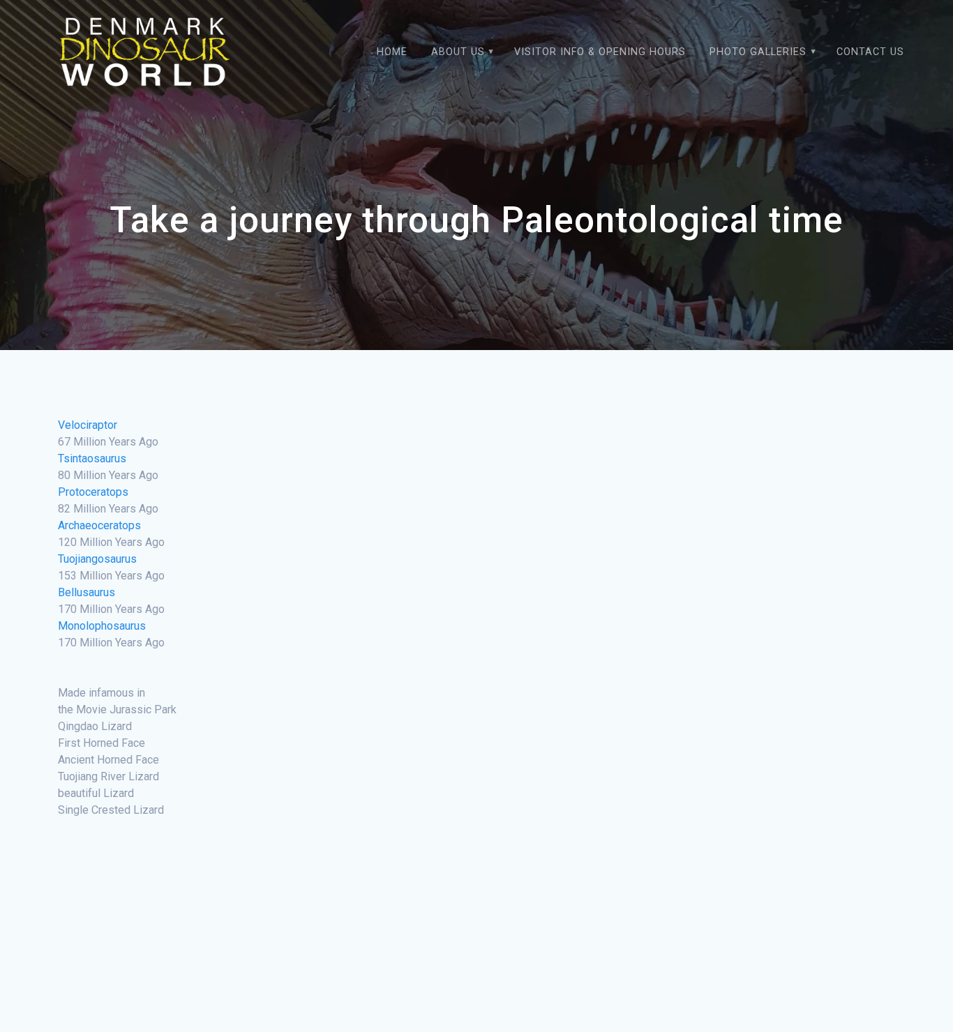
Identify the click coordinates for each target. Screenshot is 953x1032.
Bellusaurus (86, 592)
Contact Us (870, 52)
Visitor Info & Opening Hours (600, 52)
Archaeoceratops (99, 525)
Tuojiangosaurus (97, 559)
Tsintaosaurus (92, 458)
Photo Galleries (758, 52)
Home (392, 52)
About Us (458, 52)
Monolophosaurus (102, 625)
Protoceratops (93, 492)
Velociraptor (87, 425)
